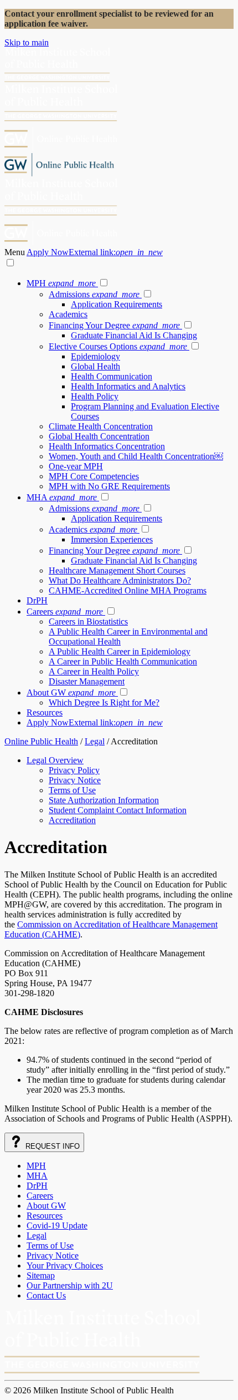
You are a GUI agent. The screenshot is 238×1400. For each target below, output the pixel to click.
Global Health (95, 366)
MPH (61, 283)
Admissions (94, 294)
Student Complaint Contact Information (118, 810)
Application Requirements (116, 304)
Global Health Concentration (99, 436)
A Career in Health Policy (94, 671)
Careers (65, 611)
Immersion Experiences (112, 539)
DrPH (37, 600)
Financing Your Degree (114, 325)
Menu (15, 252)
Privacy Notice (75, 780)
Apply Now (95, 252)
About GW (71, 692)
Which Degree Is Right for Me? (104, 702)
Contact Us (46, 1295)
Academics (68, 314)
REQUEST (51, 1146)
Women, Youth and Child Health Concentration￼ (136, 456)
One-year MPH (76, 466)
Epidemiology (95, 356)
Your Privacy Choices (65, 1265)
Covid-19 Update (57, 1225)
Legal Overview (55, 760)
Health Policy (94, 396)
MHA (62, 497)
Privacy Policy (74, 770)
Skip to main (26, 42)
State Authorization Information (104, 800)
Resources (45, 712)
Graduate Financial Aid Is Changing (134, 335)
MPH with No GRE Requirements (109, 486)
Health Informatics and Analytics (128, 386)
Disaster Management (87, 681)
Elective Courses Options (118, 346)
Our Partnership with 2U (70, 1285)
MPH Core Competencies (94, 476)
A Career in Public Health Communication (123, 661)
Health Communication (111, 376)
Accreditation (72, 820)
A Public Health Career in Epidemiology (119, 651)
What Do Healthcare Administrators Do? (120, 580)
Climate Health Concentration (101, 426)
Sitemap (41, 1275)
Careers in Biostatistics (88, 621)
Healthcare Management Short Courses (117, 570)
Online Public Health (41, 741)
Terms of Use (72, 790)
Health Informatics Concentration (107, 446)
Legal (95, 741)
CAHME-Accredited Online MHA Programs (127, 590)
